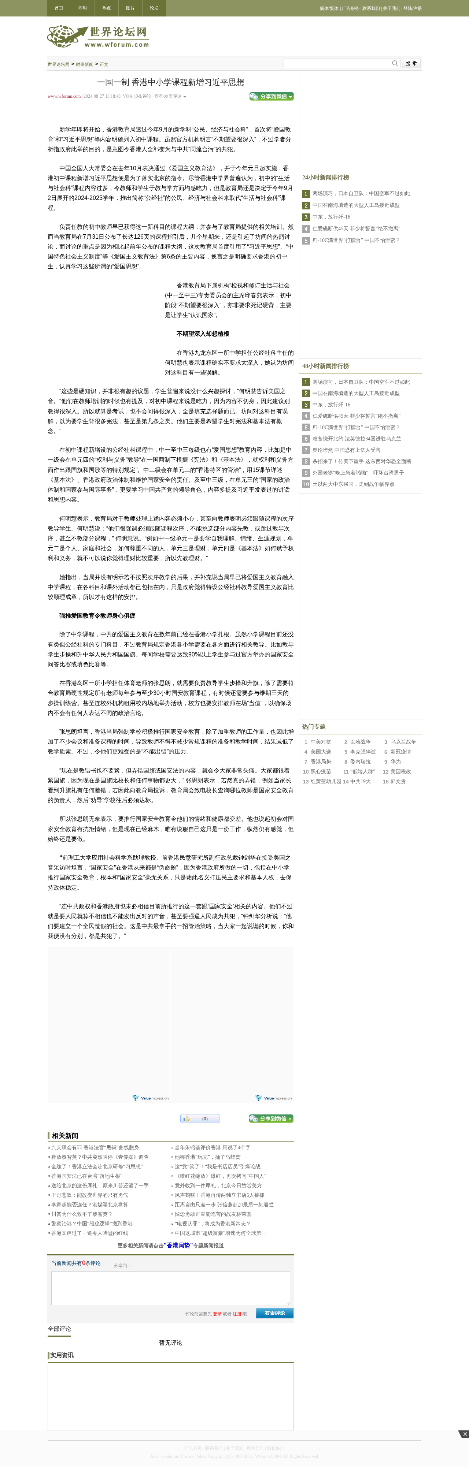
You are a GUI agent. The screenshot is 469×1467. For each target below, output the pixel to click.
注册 (237, 1314)
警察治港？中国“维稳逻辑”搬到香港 (92, 1223)
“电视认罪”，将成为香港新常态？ (213, 1223)
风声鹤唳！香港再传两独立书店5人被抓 (220, 1195)
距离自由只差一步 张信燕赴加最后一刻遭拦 (224, 1204)
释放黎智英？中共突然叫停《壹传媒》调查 (100, 1157)
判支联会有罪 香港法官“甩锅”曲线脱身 (95, 1147)
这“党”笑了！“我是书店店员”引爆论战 (218, 1166)
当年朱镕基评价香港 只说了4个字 (213, 1147)
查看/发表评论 (168, 96)
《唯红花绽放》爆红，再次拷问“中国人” (220, 1176)
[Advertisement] (109, 993)
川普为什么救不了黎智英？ (82, 1214)
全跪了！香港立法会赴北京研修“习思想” (97, 1166)
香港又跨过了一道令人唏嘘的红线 (89, 1233)
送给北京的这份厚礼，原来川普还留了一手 (100, 1185)
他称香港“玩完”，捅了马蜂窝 (208, 1157)
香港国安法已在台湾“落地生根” (86, 1176)
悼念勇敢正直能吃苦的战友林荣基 (213, 1214)
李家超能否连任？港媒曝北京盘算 (89, 1204)
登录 (217, 1314)
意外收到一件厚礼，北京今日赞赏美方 (218, 1185)
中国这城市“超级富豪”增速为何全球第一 (220, 1233)
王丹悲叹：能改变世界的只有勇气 (89, 1195)
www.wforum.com (64, 96)
